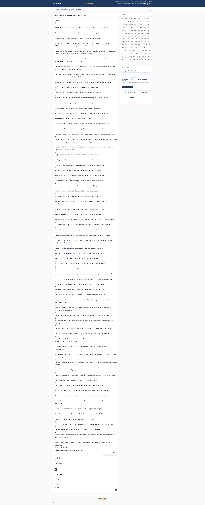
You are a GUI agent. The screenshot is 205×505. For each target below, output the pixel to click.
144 (131, 62)
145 (134, 62)
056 (123, 36)
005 (135, 18)
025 (138, 24)
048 (126, 33)
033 (135, 27)
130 (148, 56)
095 (132, 47)
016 (140, 21)
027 (145, 24)
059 (132, 36)
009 (148, 18)
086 (132, 44)
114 (131, 53)
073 (148, 39)
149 (146, 62)
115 (134, 53)
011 (125, 21)
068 (132, 39)
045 (145, 30)
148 (143, 62)
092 (123, 47)
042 (135, 30)
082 (148, 41)
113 (128, 53)
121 (122, 56)
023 (132, 24)
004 (132, 18)
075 (126, 41)
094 (129, 47)
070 (139, 39)
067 (129, 39)
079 (139, 41)
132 (125, 59)
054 (145, 33)
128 (143, 56)
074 (123, 41)
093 (126, 47)
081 (145, 41)
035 (141, 27)
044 (142, 30)
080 (142, 41)
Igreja (72, 9)
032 (132, 27)
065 (123, 39)
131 (122, 59)
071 (142, 39)
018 (146, 21)
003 (129, 18)
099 (145, 47)
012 (128, 21)
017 (143, 21)
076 (129, 41)
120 (148, 53)
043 (138, 30)
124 (131, 56)
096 (136, 47)
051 (135, 33)
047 (123, 33)
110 (149, 50)
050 (132, 33)
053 (142, 33)
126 (137, 56)
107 (140, 50)
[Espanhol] (89, 3)
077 (132, 41)
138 (143, 59)
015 (137, 21)
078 (136, 41)
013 (131, 21)
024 (135, 24)
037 (148, 27)
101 (122, 50)
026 (141, 24)
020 (123, 24)
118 (143, 53)
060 (135, 36)
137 (140, 59)
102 (125, 50)
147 (140, 62)
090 (145, 44)
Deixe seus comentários (63, 448)
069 (136, 39)
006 (138, 18)
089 (142, 44)
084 (126, 44)
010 (122, 21)
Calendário (64, 9)
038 (123, 30)
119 (145, 53)
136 (137, 59)
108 (143, 50)
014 (134, 21)
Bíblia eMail (57, 3)
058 (129, 36)
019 (149, 21)
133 (128, 59)
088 (139, 44)
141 (122, 62)
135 (134, 59)
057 (126, 36)
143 (128, 62)
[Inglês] (91, 3)
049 (129, 33)
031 (129, 27)
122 (125, 56)
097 (139, 47)
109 (146, 50)
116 (137, 53)
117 (140, 53)
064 (148, 36)
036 (145, 27)
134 (131, 59)
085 (129, 44)
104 (131, 50)
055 (148, 33)
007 (142, 18)
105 (134, 50)
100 (149, 47)
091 (149, 44)
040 (129, 30)
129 (145, 56)
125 (134, 56)
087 (136, 44)
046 (148, 30)
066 (126, 39)
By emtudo (56, 503)
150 (149, 62)
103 (128, 50)
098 (142, 47)
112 (125, 53)
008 (145, 18)
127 (140, 56)
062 (142, 36)
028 (148, 24)
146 (137, 62)
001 (122, 18)
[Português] (86, 3)
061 (139, 36)
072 (145, 39)
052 (139, 33)
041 (132, 30)
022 (129, 24)
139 (145, 59)
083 (123, 44)
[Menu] (150, 9)
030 (126, 27)
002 (126, 18)
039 (126, 30)
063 (145, 36)
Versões (78, 9)
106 (137, 50)
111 (122, 53)
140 (148, 59)
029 (123, 27)
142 (125, 62)
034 (138, 27)
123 (128, 56)
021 (126, 24)
